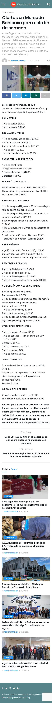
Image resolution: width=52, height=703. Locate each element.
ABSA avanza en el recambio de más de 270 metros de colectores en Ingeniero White (23, 546)
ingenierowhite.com (40, 694)
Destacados (10, 537)
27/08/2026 (25, 512)
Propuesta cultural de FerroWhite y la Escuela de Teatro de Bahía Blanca (22, 586)
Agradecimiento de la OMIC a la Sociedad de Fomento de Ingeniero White (25, 665)
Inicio (4, 12)
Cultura (8, 578)
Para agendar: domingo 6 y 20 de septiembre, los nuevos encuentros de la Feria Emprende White (24, 505)
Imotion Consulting (22, 697)
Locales (11, 12)
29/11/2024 (34, 60)
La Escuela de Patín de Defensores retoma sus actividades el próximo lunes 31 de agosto (25, 625)
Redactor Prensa (18, 60)
